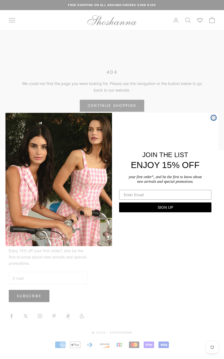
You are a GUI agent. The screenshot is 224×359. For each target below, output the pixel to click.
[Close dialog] (213, 117)
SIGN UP (165, 207)
